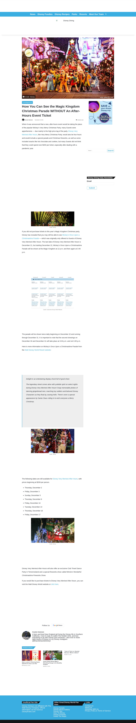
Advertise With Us (92, 709)
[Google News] (57, 625)
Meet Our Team (96, 14)
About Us (88, 707)
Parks (74, 14)
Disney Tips (57, 711)
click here (54, 584)
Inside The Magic (59, 716)
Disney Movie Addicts (61, 710)
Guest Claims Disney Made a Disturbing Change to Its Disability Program (52, 663)
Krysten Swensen (29, 120)
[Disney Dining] (68, 26)
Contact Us (89, 706)
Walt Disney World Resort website (38, 350)
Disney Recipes (62, 14)
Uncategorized (27, 102)
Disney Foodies (45, 14)
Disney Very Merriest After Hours (65, 479)
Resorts (83, 14)
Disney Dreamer (59, 715)
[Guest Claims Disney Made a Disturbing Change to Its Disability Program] (52, 655)
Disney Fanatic (59, 708)
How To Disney (59, 713)
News (32, 14)
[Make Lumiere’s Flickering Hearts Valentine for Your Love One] (31, 656)
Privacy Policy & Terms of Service (98, 711)
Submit (92, 188)
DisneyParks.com (28, 712)
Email (89, 181)
